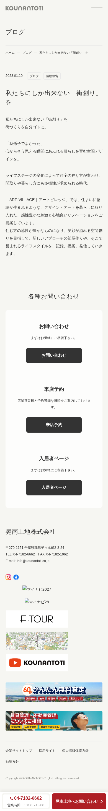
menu (96, 8)
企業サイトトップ (19, 751)
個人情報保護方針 (75, 751)
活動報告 (52, 76)
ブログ (27, 52)
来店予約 (54, 424)
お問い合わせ (54, 355)
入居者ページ (54, 487)
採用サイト (47, 751)
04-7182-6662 (28, 798)
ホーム (10, 52)
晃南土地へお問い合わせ (77, 801)
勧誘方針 (12, 762)
